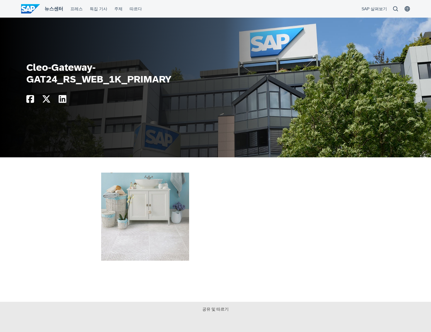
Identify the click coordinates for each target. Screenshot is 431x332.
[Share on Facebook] (30, 100)
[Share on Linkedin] (62, 100)
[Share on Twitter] (46, 100)
